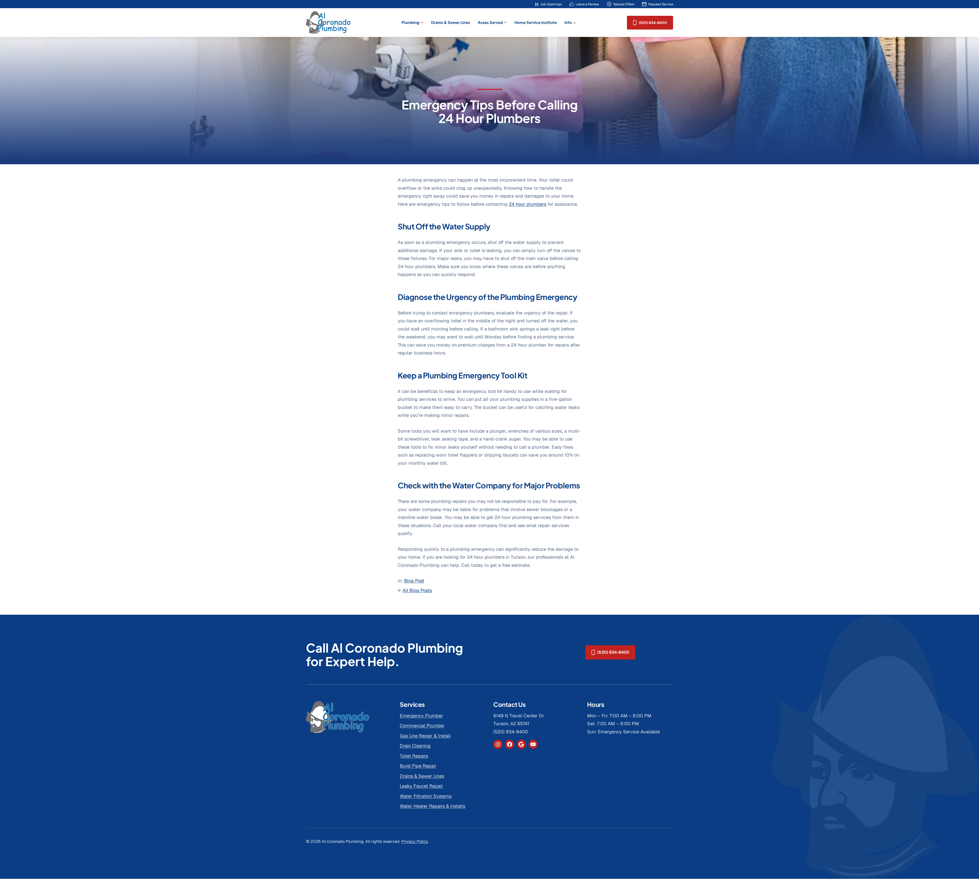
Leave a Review (587, 4)
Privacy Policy (414, 841)
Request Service (660, 4)
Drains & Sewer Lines (422, 776)
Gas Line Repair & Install (425, 736)
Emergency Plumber (421, 716)
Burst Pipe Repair (418, 766)
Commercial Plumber (422, 726)
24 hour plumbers (527, 204)
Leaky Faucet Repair (421, 786)
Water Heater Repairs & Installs (432, 806)
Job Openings (551, 4)
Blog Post (414, 581)
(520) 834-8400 (653, 22)
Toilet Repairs (414, 756)
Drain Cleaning (415, 746)
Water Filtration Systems (426, 796)
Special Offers (623, 4)
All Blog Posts (417, 590)
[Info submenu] (574, 22)
